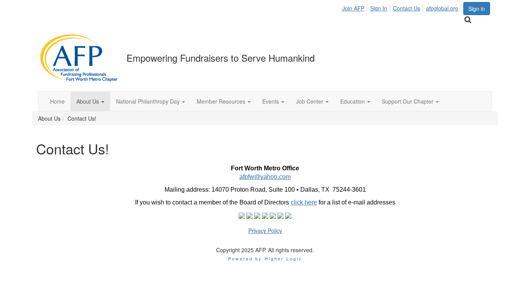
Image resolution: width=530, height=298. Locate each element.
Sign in (476, 8)
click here (304, 202)
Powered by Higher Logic (265, 258)
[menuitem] (355, 7)
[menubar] (402, 7)
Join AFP (353, 8)
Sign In (378, 8)
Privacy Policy (265, 230)
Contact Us (406, 8)
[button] (90, 101)
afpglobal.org (442, 8)
